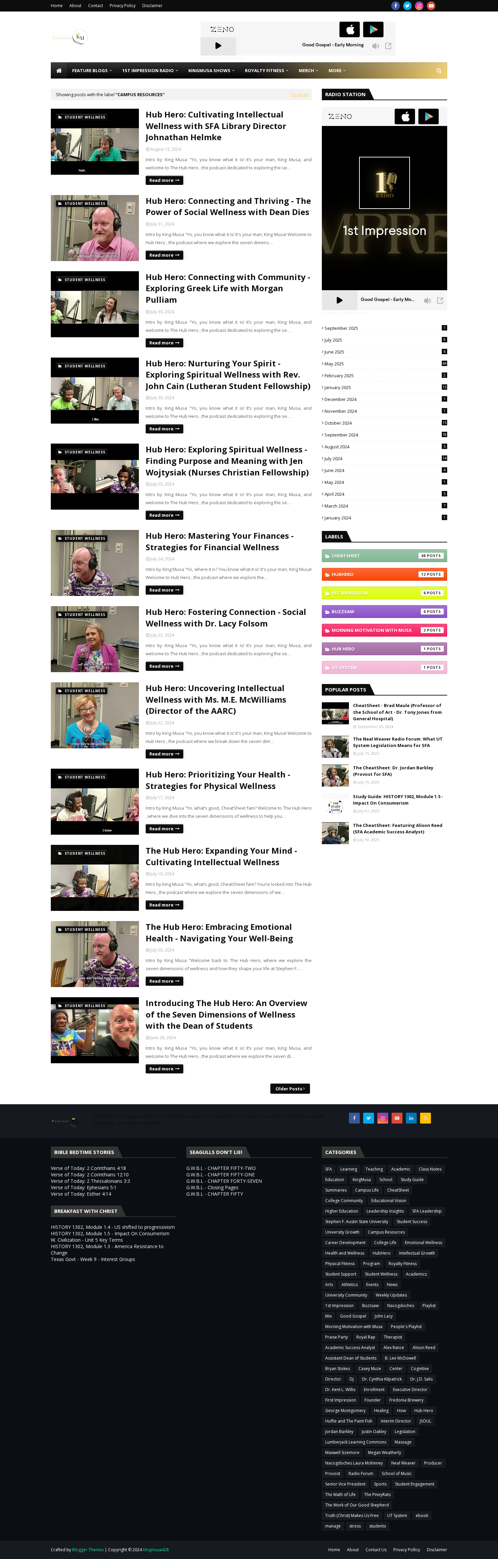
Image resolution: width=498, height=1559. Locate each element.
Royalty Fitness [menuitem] (264, 70)
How (401, 1410)
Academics (416, 1274)
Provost (332, 1473)
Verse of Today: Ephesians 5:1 (84, 1187)
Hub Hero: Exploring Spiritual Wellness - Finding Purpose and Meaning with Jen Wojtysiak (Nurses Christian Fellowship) (227, 460)
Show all (299, 94)
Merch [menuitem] (306, 70)
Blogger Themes (88, 1550)
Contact (95, 5)
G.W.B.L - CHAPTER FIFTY (214, 1194)
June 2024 (385, 470)
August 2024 (385, 447)
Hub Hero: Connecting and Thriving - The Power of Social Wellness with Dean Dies (228, 206)
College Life (385, 1242)
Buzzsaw (379, 611)
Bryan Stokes (337, 1368)
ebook (422, 1515)
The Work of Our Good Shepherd (357, 1505)
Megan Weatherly (384, 1452)
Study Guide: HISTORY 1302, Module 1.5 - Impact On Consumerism (398, 799)
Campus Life (367, 1190)
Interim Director (396, 1421)
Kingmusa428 (156, 1550)
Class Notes (430, 1169)
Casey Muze (369, 1368)
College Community (344, 1200)
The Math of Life (340, 1494)
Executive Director (410, 1389)
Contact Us (376, 1550)
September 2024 (386, 435)
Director (333, 1379)
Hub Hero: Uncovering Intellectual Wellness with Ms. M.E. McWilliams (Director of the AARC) (216, 699)
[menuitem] (59, 70)
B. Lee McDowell (400, 1358)
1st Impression (379, 593)
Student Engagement (414, 1484)
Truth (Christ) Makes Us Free (352, 1515)
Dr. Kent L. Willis (340, 1389)
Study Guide (412, 1179)
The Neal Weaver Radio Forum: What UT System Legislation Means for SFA (398, 742)
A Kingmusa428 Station (345, 313)
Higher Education (341, 1211)
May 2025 (386, 364)
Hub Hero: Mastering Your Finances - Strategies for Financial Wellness (220, 541)
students (377, 1526)
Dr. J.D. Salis (421, 1379)
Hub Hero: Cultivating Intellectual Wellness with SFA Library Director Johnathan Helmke (216, 126)
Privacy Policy (123, 5)
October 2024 (386, 423)
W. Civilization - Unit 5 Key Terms (87, 1240)
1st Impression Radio (222, 58)
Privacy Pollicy (406, 1550)
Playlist (429, 1305)
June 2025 (385, 352)
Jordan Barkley (339, 1431)
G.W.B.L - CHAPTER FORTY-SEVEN (224, 1181)
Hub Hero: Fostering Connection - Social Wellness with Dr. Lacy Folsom (226, 617)
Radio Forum (361, 1473)
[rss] (425, 1118)
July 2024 (386, 458)
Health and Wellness (344, 1253)
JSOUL (425, 1421)
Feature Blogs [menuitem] (90, 70)
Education (334, 1179)
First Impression (340, 1400)
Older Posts (288, 1089)
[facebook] (395, 5)
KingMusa (362, 1179)
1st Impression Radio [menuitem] (148, 70)
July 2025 (385, 340)
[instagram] (419, 5)
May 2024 (385, 482)
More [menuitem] (335, 70)
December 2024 (385, 399)
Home (57, 5)
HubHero (379, 574)
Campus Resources (386, 1232)
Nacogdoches (400, 1305)
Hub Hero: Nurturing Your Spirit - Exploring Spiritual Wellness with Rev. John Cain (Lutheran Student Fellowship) (228, 374)
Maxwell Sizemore (342, 1452)
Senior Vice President (345, 1484)
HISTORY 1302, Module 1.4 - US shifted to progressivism (113, 1227)
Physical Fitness (340, 1263)
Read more (161, 180)
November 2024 (385, 411)
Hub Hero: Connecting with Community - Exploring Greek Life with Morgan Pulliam (228, 288)
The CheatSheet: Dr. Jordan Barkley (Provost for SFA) (393, 771)
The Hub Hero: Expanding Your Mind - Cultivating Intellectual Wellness (221, 856)
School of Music (397, 1473)
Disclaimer (152, 5)
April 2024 (385, 494)
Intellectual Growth (417, 1253)
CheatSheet (379, 556)
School (385, 1179)
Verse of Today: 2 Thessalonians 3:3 (90, 1181)
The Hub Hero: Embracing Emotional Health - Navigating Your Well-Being (219, 932)
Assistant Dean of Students (350, 1358)
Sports (380, 1484)
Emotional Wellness (423, 1242)
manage (333, 1526)
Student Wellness (381, 1274)
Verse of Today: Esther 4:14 (81, 1194)
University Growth (342, 1232)
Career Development (345, 1242)
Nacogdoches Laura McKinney (354, 1463)
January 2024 (385, 518)
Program (371, 1263)
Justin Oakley (374, 1431)
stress (355, 1526)
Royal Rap (365, 1337)
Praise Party (336, 1337)
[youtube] (431, 5)
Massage (403, 1442)
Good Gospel (353, 1316)
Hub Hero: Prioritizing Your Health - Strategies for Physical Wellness (218, 780)
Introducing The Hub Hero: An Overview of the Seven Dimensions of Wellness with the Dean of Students (227, 1014)
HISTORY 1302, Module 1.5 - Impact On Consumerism (110, 1233)
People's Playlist (406, 1326)
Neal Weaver (403, 1463)
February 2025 (385, 375)
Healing (381, 1410)
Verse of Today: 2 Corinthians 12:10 (90, 1174)
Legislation (405, 1431)
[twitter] (407, 5)
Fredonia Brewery (406, 1400)
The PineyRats (377, 1494)
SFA (328, 1169)
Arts (329, 1284)
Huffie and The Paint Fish (348, 1421)
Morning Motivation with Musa (379, 630)
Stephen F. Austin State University (356, 1221)
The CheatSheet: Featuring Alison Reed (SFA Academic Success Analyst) (397, 828)
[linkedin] (411, 1118)
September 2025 (385, 328)
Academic (400, 1169)
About (75, 5)
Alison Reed (424, 1347)
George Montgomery (345, 1410)
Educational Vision (388, 1200)
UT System (379, 667)
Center (396, 1368)
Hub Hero (379, 649)
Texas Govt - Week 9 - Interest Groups (93, 1259)
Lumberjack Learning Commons (355, 1442)
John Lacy (384, 1316)
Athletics (349, 1284)
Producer (433, 1463)
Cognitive (420, 1368)
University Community (346, 1295)
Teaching (374, 1169)
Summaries (336, 1190)
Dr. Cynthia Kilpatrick (382, 1379)
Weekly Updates (391, 1295)
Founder (373, 1400)
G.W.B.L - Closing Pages (212, 1187)
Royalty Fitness (403, 1263)
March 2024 (385, 506)
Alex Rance (393, 1347)
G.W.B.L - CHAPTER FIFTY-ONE (220, 1174)
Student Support (340, 1274)
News (392, 1284)
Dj (352, 1379)
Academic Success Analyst (350, 1347)
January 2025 (386, 387)
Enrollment (374, 1389)
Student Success (412, 1221)
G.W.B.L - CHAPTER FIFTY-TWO (221, 1168)
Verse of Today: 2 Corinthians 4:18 (88, 1168)
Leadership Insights (385, 1211)
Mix (328, 1316)
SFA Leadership (427, 1211)
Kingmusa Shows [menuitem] (209, 70)
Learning (348, 1169)
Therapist (393, 1337)
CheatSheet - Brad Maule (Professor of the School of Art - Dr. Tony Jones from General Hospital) (397, 712)
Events (372, 1284)
